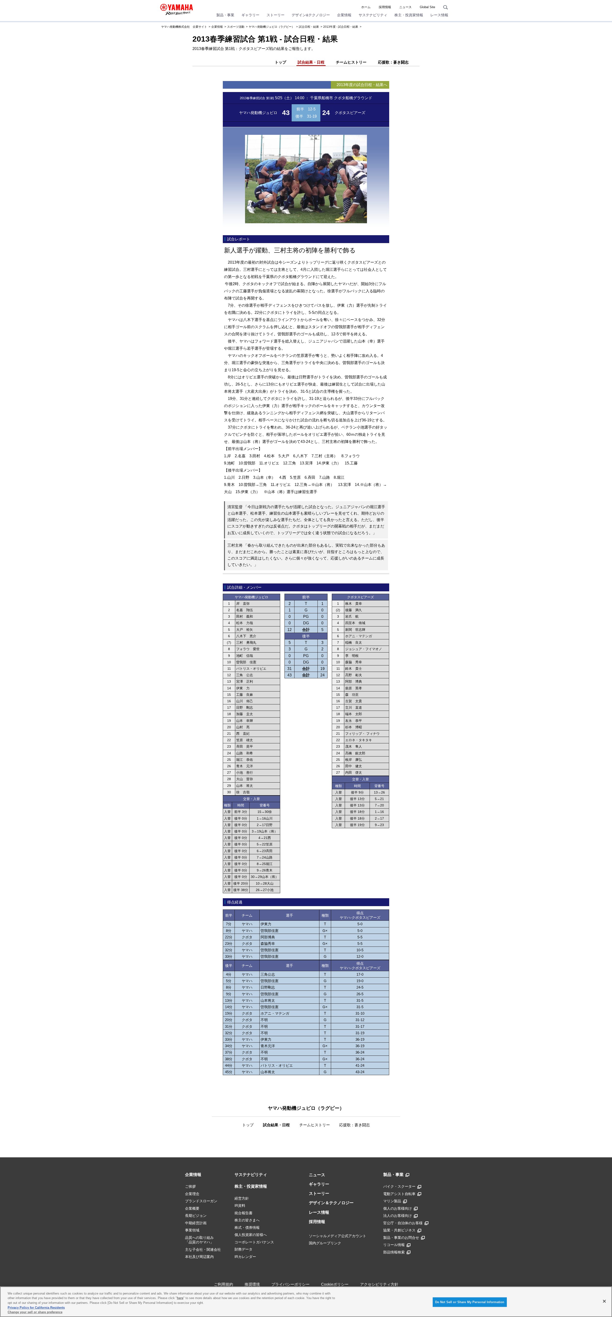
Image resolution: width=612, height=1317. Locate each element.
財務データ (243, 1249)
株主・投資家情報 (408, 15)
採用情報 (385, 7)
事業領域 (192, 1230)
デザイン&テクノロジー (311, 15)
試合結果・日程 (311, 62)
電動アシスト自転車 (399, 1194)
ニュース (405, 7)
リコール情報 (394, 1245)
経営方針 (242, 1198)
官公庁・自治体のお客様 (403, 1223)
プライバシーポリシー (290, 1284)
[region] (306, 1301)
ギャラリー (250, 15)
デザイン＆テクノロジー (331, 1203)
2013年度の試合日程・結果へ (362, 85)
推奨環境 (252, 1284)
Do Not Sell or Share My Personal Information (469, 1302)
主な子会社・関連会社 (203, 1249)
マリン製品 (392, 1201)
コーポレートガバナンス (254, 1242)
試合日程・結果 (309, 26)
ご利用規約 (223, 1284)
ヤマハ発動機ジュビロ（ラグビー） (272, 26)
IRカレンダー (245, 1257)
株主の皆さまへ (247, 1220)
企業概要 (192, 1208)
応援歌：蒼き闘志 (393, 62)
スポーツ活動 (235, 26)
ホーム (366, 7)
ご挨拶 (190, 1186)
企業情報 (344, 15)
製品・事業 (225, 15)
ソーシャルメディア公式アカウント (337, 1236)
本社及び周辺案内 (199, 1257)
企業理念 (192, 1194)
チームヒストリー (351, 62)
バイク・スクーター (399, 1186)
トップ (280, 62)
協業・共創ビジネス (399, 1230)
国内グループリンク (325, 1243)
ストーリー (275, 15)
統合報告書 (243, 1213)
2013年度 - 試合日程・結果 (340, 26)
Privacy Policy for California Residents (36, 1307)
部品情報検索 (394, 1252)
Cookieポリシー (335, 1284)
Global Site (427, 7)
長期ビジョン (196, 1216)
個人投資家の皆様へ (251, 1235)
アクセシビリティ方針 (379, 1284)
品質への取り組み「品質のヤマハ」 (199, 1239)
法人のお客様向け (397, 1216)
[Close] (604, 1301)
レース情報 (439, 15)
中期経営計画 (196, 1223)
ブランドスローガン (201, 1201)
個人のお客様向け (397, 1208)
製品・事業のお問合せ (401, 1237)
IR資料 (240, 1205)
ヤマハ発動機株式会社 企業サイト (184, 26)
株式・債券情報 (247, 1227)
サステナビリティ (373, 15)
